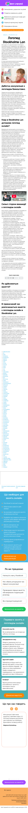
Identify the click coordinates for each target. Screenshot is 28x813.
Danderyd (5, 382)
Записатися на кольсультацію (10, 557)
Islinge (5, 403)
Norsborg (5, 419)
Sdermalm (6, 435)
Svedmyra (5, 454)
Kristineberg (6, 409)
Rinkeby (5, 428)
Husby (4, 402)
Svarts (4, 452)
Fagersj (5, 386)
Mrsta (4, 415)
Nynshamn (6, 422)
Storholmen (6, 448)
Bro (4, 377)
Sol (4, 441)
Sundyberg (6, 451)
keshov (5, 358)
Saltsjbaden (6, 431)
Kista (4, 407)
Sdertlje (5, 436)
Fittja (4, 390)
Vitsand (5, 467)
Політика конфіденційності (18, 800)
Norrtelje (5, 418)
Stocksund (6, 446)
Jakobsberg (6, 405)
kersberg (5, 356)
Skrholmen (6, 433)
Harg (4, 397)
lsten (4, 366)
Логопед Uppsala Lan (20, 487)
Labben (5, 410)
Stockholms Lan (13, 34)
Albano (5, 360)
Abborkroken (6, 351)
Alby (4, 361)
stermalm (5, 425)
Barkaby (5, 374)
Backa (4, 373)
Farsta (4, 387)
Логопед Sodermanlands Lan (8, 487)
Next (27, 745)
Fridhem (5, 392)
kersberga (6, 357)
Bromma (5, 379)
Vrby (4, 464)
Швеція (5, 34)
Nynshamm (6, 420)
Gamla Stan (6, 393)
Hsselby (5, 399)
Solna (4, 439)
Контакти (23, 803)
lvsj (4, 369)
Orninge (5, 423)
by (3, 353)
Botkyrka (5, 376)
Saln (4, 429)
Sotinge (5, 442)
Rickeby (5, 426)
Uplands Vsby (6, 458)
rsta (4, 370)
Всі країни (7, 790)
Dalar (4, 380)
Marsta (5, 413)
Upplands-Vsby (7, 459)
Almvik (5, 364)
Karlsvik (5, 406)
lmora (4, 363)
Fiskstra (5, 389)
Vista (4, 465)
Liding (4, 412)
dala (4, 354)
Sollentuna (6, 438)
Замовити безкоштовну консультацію (12, 30)
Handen (5, 396)
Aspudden (6, 371)
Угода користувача (21, 801)
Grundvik (5, 394)
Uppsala (5, 461)
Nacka (4, 416)
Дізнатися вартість (14, 695)
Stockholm (6, 445)
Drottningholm (7, 383)
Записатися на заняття (14, 609)
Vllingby (5, 462)
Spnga (4, 443)
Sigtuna (5, 432)
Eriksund (5, 384)
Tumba (5, 456)
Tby (4, 455)
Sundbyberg (6, 449)
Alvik (4, 367)
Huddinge (5, 400)
